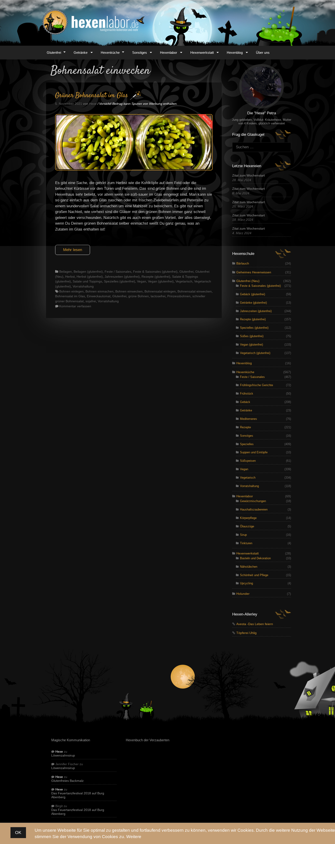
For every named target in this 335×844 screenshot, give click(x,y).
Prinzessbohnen (179, 296)
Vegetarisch (183, 281)
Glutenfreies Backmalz (67, 780)
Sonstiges (139, 52)
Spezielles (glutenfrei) (119, 281)
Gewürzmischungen (253, 501)
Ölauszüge (247, 526)
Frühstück (246, 393)
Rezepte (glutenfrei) (156, 276)
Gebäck (245, 402)
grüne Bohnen (138, 296)
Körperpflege (248, 518)
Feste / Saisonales (118, 271)
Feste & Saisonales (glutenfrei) (155, 271)
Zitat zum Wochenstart (248, 175)
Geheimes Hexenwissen (253, 272)
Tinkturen (246, 543)
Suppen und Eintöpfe (254, 452)
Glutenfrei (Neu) (248, 281)
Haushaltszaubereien (254, 509)
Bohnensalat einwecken (195, 291)
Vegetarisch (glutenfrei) (255, 353)
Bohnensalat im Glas (70, 296)
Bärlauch (242, 263)
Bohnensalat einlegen (160, 291)
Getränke (81, 52)
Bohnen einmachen (99, 291)
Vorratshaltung (83, 286)
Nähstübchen (248, 566)
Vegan (141, 281)
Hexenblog (235, 52)
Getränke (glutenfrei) (253, 302)
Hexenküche (110, 52)
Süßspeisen (248, 460)
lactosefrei (158, 296)
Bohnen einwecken (129, 291)
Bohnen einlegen (71, 291)
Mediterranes (248, 419)
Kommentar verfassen (75, 306)
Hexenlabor (168, 52)
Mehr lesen (72, 250)
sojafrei (90, 301)
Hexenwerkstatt (202, 52)
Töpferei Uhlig (246, 633)
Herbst (70, 276)
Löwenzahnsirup (63, 755)
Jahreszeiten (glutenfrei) (122, 276)
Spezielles (247, 444)
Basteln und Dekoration (255, 558)
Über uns (263, 52)
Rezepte (245, 427)
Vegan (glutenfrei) (161, 281)
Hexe (59, 751)
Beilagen (65, 271)
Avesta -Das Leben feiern (254, 624)
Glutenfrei (54, 52)
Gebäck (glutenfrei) (252, 294)
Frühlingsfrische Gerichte (256, 385)
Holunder (243, 593)
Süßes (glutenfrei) (251, 336)
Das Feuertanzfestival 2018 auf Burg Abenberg (77, 795)
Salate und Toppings (87, 281)
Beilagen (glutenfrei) (88, 271)
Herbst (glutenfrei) (90, 276)
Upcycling (246, 583)
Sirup (243, 534)
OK (18, 832)
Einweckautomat (99, 296)
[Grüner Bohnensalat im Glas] (134, 169)
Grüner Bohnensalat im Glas (91, 95)
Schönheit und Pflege (254, 575)
